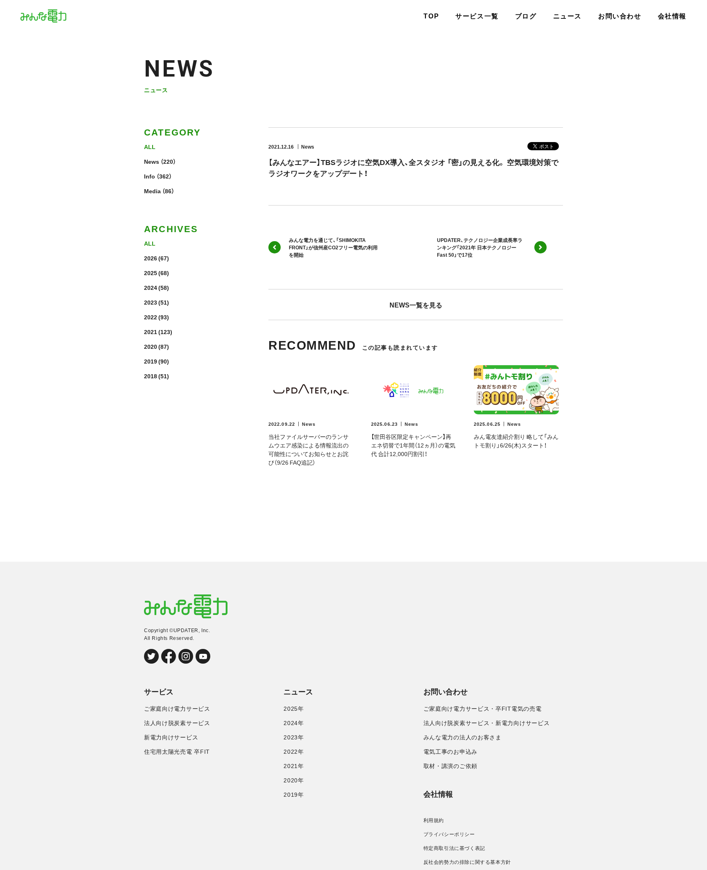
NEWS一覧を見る (416, 305)
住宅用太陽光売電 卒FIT (177, 751)
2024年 (294, 723)
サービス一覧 (477, 16)
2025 (150, 273)
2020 (150, 346)
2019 (150, 361)
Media (152, 191)
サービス (158, 692)
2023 (150, 302)
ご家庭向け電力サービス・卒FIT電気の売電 (482, 708)
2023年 (294, 737)
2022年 (294, 751)
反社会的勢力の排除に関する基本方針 (467, 862)
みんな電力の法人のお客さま (462, 737)
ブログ (526, 16)
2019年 (294, 794)
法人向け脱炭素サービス (177, 723)
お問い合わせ (620, 16)
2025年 (294, 708)
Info (149, 176)
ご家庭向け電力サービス (177, 708)
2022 (150, 317)
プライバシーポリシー (449, 834)
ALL (149, 146)
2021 (150, 332)
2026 (150, 258)
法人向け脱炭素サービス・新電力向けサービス (486, 723)
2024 (150, 287)
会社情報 (672, 16)
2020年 (294, 780)
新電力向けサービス (171, 737)
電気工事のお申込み (450, 751)
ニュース (567, 16)
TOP (431, 16)
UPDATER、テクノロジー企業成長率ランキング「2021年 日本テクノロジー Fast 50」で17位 (479, 247)
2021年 (294, 766)
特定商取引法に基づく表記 (454, 848)
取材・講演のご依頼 (450, 766)
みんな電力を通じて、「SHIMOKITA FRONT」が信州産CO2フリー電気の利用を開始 (333, 247)
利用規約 (433, 820)
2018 (150, 376)
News (151, 161)
